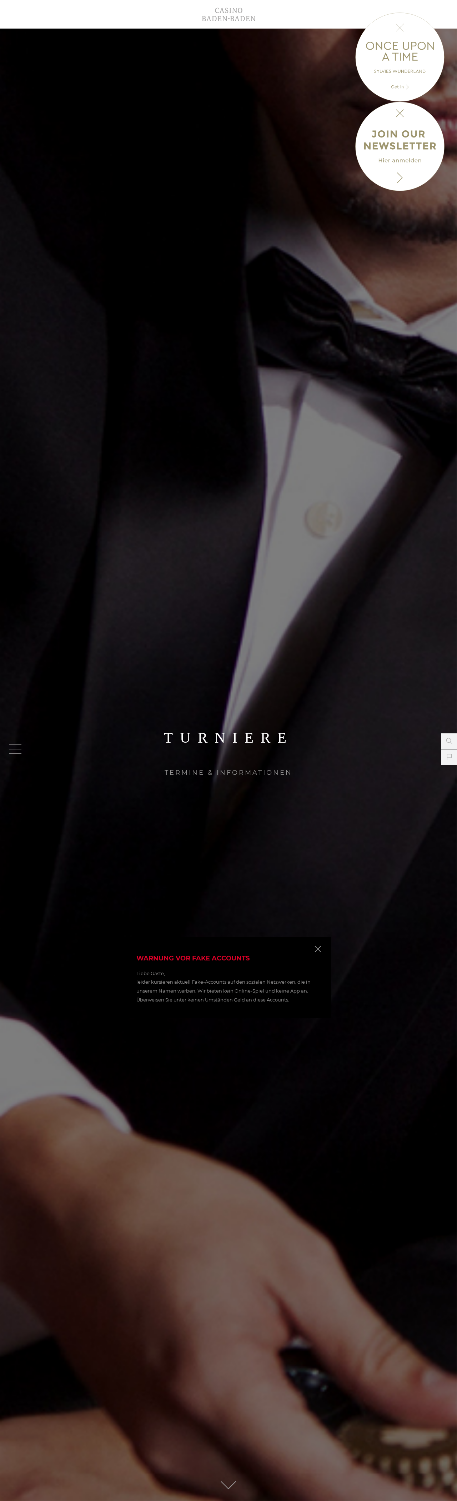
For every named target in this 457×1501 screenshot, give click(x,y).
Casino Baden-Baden (228, 14)
